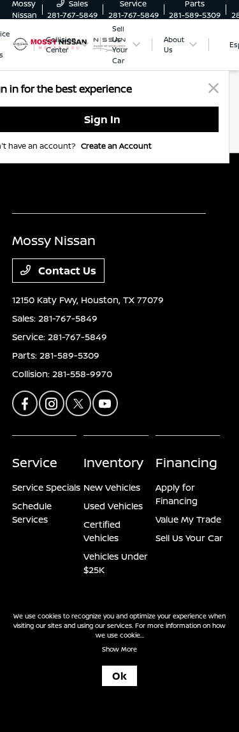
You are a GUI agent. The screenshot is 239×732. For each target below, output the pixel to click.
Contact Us (66, 271)
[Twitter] (78, 403)
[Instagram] (51, 403)
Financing (186, 462)
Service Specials (46, 487)
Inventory (113, 462)
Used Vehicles (113, 506)
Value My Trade (188, 519)
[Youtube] (105, 403)
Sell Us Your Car (189, 538)
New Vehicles (111, 487)
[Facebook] (25, 403)
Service (34, 462)
